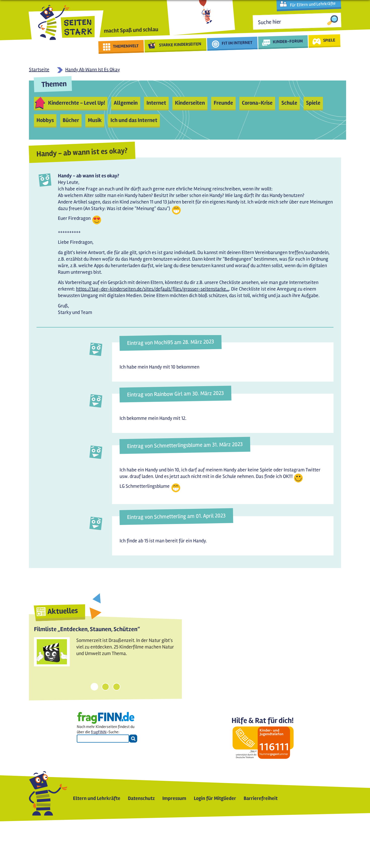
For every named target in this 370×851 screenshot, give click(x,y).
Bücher (71, 120)
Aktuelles (62, 611)
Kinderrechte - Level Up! (76, 103)
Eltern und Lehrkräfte (96, 798)
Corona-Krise (257, 103)
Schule (289, 103)
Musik (95, 120)
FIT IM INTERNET (237, 43)
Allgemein (126, 103)
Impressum (174, 798)
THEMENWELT (126, 46)
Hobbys (45, 120)
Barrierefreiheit (261, 798)
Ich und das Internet (133, 120)
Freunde (223, 103)
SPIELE (329, 40)
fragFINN (98, 732)
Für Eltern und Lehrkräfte (313, 4)
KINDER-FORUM (288, 41)
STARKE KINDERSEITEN (180, 44)
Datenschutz (141, 798)
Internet (156, 103)
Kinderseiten (190, 103)
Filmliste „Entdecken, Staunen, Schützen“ (87, 629)
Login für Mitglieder (215, 798)
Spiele (313, 103)
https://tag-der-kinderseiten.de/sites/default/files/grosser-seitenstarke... (152, 289)
